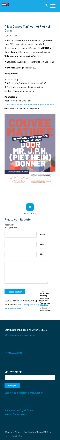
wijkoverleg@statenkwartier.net (20, 335)
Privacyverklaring (13, 352)
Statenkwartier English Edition (19, 410)
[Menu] (51, 6)
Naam (43, 234)
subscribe (44, 305)
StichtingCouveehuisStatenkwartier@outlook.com (29, 104)
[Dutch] (4, 4)
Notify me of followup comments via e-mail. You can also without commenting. (45, 301)
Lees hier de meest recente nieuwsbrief (24, 392)
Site (41, 254)
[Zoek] (44, 6)
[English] (8, 4)
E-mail (43, 244)
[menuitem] (44, 6)
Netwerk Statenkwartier (16, 414)
